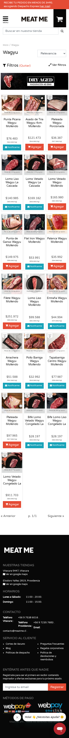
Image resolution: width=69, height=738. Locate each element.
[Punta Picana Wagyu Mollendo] (12, 105)
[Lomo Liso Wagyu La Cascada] (12, 165)
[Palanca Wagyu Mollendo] (57, 224)
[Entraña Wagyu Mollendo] (57, 284)
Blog (8, 648)
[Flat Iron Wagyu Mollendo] (34, 224)
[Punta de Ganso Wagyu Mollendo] (12, 224)
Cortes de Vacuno (15, 644)
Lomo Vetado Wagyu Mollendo (57, 182)
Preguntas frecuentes (52, 644)
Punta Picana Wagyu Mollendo (12, 123)
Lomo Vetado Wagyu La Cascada (34, 182)
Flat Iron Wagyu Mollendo (34, 240)
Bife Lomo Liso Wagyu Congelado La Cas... (57, 421)
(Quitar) (24, 66)
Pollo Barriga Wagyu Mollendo (34, 361)
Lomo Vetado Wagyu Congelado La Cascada (12, 480)
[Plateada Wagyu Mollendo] (12, 403)
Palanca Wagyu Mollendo (57, 240)
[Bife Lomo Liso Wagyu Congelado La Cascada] (57, 403)
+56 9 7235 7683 (43, 622)
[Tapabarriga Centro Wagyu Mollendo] (57, 343)
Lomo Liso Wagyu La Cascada (12, 182)
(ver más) (45, 6)
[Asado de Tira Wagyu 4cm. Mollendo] (34, 105)
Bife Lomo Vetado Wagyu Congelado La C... (34, 421)
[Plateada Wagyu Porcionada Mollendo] (57, 105)
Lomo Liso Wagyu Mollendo (34, 301)
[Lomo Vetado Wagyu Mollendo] (57, 165)
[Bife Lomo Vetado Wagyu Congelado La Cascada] (34, 403)
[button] (5, 19)
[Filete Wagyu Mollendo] (12, 284)
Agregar (36, 147)
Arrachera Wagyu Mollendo (12, 361)
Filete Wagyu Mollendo (12, 299)
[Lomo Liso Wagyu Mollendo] (34, 284)
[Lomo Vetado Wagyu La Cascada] (34, 165)
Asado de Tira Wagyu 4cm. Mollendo (34, 123)
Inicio (5, 45)
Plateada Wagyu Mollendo (12, 421)
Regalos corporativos (52, 648)
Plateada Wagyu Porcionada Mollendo (57, 123)
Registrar (57, 687)
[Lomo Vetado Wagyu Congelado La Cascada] (12, 462)
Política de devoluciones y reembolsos (48, 656)
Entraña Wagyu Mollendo (57, 299)
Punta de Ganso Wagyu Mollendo (12, 242)
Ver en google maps (16, 574)
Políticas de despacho (18, 652)
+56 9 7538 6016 (28, 617)
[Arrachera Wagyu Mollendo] (12, 343)
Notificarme (14, 147)
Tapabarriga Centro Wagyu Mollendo (57, 361)
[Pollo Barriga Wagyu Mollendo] (34, 343)
